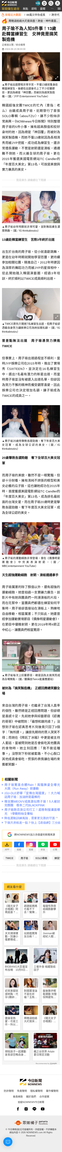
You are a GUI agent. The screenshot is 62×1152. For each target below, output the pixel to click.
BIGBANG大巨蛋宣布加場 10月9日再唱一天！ (16, 968)
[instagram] (26, 1109)
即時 (34, 8)
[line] (34, 1109)
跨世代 (56, 14)
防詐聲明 (9, 1090)
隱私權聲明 (36, 1090)
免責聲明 (22, 1090)
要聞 (42, 8)
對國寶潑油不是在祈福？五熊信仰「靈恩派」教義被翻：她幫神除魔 (30, 994)
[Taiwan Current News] (37, 3)
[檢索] (50, 3)
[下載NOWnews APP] (44, 3)
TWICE (9, 858)
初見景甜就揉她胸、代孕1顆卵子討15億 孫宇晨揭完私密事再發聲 (12, 994)
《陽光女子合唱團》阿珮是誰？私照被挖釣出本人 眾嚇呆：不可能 (11, 909)
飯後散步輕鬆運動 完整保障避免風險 (50, 994)
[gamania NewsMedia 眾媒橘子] (31, 1122)
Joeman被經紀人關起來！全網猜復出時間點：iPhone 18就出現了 (50, 935)
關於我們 (31, 1096)
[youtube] (42, 1109)
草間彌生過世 (11, 9)
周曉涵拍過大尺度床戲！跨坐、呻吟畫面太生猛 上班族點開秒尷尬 (30, 1020)
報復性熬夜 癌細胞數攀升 (49, 909)
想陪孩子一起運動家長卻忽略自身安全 (15, 1053)
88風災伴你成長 (35, 14)
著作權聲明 (52, 1090)
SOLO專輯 (41, 858)
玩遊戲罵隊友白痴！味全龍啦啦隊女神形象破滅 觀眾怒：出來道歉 (30, 935)
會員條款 (18, 1096)
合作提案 (44, 1096)
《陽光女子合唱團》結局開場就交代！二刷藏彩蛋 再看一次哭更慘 (49, 1020)
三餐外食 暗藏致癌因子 (45, 968)
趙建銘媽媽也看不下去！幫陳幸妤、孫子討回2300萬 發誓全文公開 (31, 909)
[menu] (59, 8)
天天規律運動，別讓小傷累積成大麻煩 (11, 936)
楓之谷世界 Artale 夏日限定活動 (44, 1053)
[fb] (18, 1109)
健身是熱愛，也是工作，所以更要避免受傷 (11, 1021)
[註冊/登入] (57, 3)
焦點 (25, 8)
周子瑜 (24, 858)
